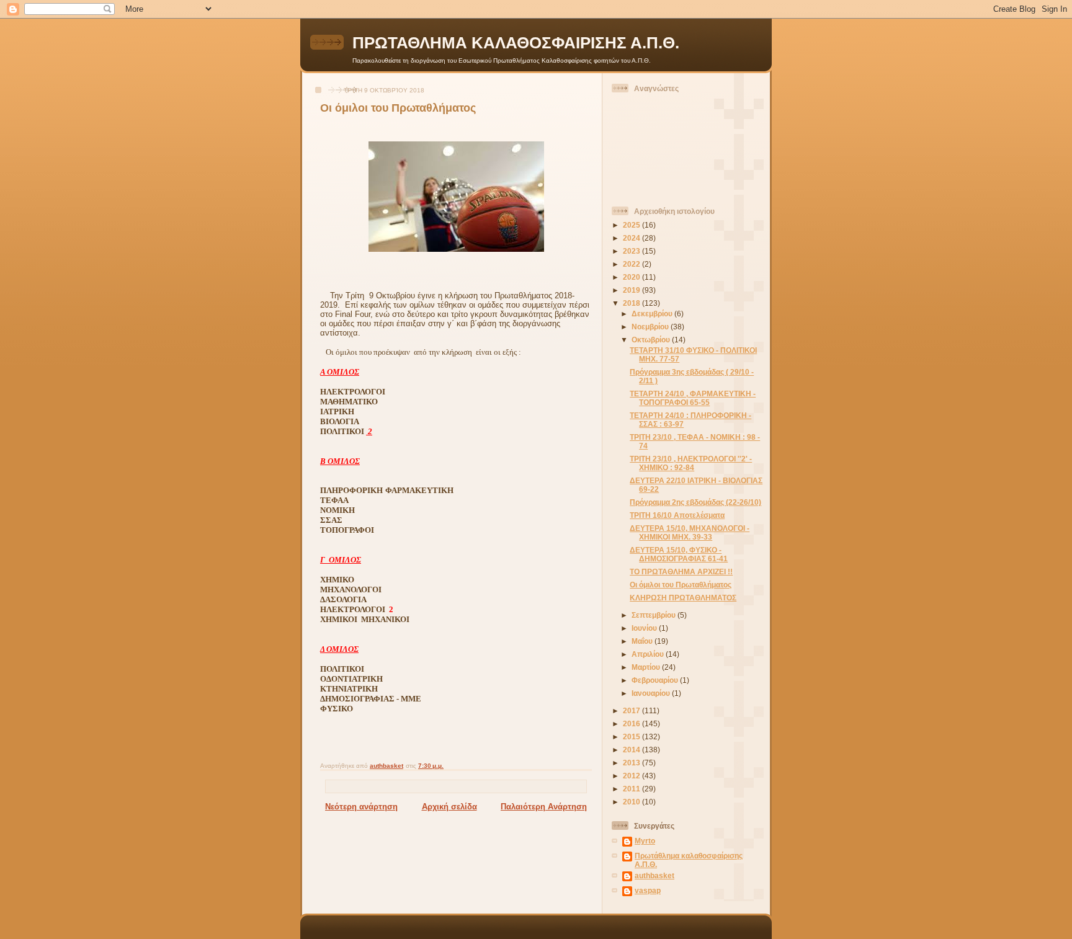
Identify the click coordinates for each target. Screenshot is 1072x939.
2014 (632, 749)
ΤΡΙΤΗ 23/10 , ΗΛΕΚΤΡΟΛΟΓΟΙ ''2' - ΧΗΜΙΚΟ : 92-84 (691, 463)
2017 (632, 710)
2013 (632, 763)
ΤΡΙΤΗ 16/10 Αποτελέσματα (677, 515)
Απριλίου (649, 654)
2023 (632, 251)
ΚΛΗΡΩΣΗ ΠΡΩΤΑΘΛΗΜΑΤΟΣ (683, 598)
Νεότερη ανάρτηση (361, 806)
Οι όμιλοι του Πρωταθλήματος (680, 585)
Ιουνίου (645, 628)
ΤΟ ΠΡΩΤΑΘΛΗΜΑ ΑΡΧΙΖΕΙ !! (681, 571)
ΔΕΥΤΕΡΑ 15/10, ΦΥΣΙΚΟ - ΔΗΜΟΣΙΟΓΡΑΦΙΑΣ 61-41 (679, 554)
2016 (632, 723)
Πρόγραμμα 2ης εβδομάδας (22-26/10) (695, 502)
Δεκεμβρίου (653, 313)
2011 (632, 789)
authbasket (654, 875)
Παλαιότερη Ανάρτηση (544, 806)
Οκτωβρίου (652, 340)
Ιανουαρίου (652, 693)
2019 (632, 290)
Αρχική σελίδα (449, 806)
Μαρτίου (647, 667)
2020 (632, 277)
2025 (632, 225)
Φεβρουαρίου (656, 680)
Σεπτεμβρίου (654, 615)
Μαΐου (643, 641)
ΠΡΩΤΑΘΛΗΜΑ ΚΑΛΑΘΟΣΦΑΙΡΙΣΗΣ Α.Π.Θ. (515, 42)
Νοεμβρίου (651, 327)
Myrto (645, 841)
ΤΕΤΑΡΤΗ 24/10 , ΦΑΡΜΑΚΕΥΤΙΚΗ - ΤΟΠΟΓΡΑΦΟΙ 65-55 (693, 397)
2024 (632, 238)
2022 (632, 264)
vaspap (648, 890)
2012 (632, 776)
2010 (632, 802)
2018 (632, 303)
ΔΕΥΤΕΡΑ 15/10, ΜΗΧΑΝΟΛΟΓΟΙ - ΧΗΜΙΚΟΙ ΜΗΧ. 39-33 (689, 532)
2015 (632, 736)
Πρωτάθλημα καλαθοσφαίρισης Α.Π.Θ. (689, 860)
